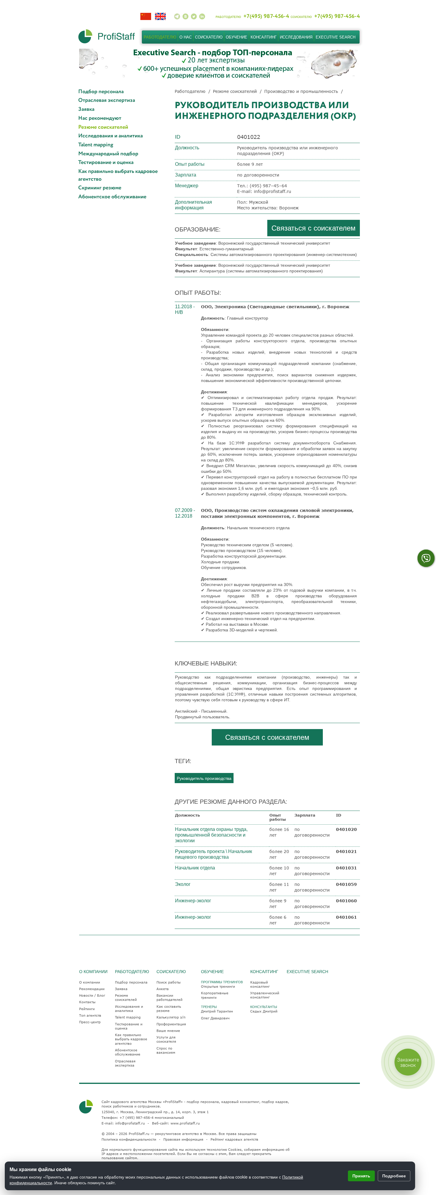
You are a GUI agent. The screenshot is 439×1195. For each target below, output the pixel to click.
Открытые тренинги (218, 986)
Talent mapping (95, 145)
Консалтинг (264, 37)
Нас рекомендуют (99, 118)
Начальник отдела (195, 867)
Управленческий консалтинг (264, 995)
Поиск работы (168, 982)
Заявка (86, 109)
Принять (361, 1176)
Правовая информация (183, 1139)
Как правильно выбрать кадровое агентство (118, 175)
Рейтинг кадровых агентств (234, 1139)
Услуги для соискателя (166, 1039)
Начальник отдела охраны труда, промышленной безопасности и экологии (211, 835)
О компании (89, 982)
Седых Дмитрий (263, 1011)
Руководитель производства (204, 778)
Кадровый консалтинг (260, 984)
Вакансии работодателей (169, 997)
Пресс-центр (90, 1022)
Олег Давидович (215, 1018)
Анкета (162, 989)
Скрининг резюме (99, 188)
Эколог (183, 884)
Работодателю (160, 37)
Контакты (87, 1002)
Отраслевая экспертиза (106, 100)
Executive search (335, 37)
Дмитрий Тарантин (217, 1011)
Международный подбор (108, 154)
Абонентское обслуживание (112, 197)
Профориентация (171, 1024)
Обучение (236, 37)
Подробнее (394, 1176)
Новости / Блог (92, 995)
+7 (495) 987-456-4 (136, 1117)
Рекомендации (92, 989)
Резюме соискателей (103, 127)
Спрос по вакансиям (165, 1050)
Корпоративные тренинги (214, 995)
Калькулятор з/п (170, 1017)
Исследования (296, 37)
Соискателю (208, 37)
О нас (185, 37)
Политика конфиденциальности (129, 1139)
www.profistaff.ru (185, 1123)
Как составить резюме (168, 1008)
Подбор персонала (101, 92)
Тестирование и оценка (105, 162)
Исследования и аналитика (110, 136)
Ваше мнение (168, 1031)
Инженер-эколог (193, 900)
